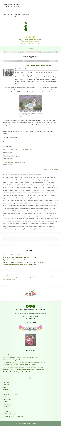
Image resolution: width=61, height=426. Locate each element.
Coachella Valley (49, 182)
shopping (25, 218)
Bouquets (7, 409)
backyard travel (18, 177)
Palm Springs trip (30, 213)
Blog (4, 387)
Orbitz (4, 205)
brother (20, 180)
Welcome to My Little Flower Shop (13, 416)
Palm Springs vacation (41, 213)
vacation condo (31, 221)
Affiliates (6, 384)
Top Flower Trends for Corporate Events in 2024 (17, 372)
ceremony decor (13, 182)
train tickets (6, 221)
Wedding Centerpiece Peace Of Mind (14, 162)
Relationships (6, 218)
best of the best (44, 177)
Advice (7, 174)
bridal (51, 177)
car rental (28, 180)
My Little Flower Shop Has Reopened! (14, 260)
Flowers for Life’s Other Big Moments (14, 255)
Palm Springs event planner (27, 208)
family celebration (12, 192)
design (4, 187)
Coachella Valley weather (10, 185)
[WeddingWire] (7, 275)
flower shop (6, 195)
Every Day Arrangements (10, 394)
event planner (42, 190)
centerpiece (44, 180)
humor (24, 174)
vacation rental (41, 221)
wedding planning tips (39, 226)
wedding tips (14, 229)
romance (13, 218)
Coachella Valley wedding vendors (28, 185)
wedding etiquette (34, 223)
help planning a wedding (23, 198)
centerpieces (51, 180)
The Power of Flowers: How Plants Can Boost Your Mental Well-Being (23, 367)
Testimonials (7, 404)
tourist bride (54, 218)
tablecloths (32, 218)
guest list (53, 195)
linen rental (11, 203)
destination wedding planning (11, 190)
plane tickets (33, 216)
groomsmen (46, 195)
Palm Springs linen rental (19, 210)
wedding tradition (24, 229)
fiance (24, 192)
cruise (40, 185)
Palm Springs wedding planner (20, 216)
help (4, 198)
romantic (19, 218)
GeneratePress (41, 423)
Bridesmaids (13, 180)
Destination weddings (15, 174)
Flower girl (52, 192)
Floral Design (35, 192)
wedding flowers (44, 223)
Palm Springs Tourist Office (16, 213)
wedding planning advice (25, 226)
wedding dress (24, 223)
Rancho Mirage (42, 216)
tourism (43, 218)
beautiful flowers (29, 177)
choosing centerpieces (37, 182)
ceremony (5, 182)
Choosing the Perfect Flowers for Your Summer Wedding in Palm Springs (23, 369)
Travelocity (18, 221)
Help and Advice (11, 198)
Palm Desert (23, 205)
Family (5, 192)
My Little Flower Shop (51, 203)
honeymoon (6, 200)
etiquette (26, 190)
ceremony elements (24, 182)
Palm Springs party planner (35, 210)
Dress (22, 190)
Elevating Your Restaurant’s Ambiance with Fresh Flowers (19, 264)
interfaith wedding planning (36, 200)
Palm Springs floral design (43, 208)
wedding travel (34, 229)
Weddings (6, 406)
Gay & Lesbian (7, 399)
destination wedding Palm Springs (48, 187)
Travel (12, 221)
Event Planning (51, 190)
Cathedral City (36, 180)
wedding (38, 174)
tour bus (38, 218)
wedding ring (50, 226)
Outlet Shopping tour (13, 205)
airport (11, 177)
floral (28, 192)
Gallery (5, 397)
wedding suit (6, 229)
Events (5, 392)
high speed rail (35, 198)
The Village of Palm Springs (11, 156)
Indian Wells (23, 200)
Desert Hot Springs (48, 185)
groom (33, 195)
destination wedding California (28, 187)
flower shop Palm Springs (17, 195)
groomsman (39, 195)
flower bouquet (44, 192)
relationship (51, 216)
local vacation (19, 203)
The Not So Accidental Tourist (38, 66)
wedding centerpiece (13, 223)
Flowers (28, 195)
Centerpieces (8, 411)
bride (55, 177)
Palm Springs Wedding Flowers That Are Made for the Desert (20, 257)
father (20, 192)
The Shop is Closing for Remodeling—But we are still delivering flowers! (23, 262)
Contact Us (6, 389)
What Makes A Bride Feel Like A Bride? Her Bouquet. (19, 150)
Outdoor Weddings (10, 413)
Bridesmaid (6, 180)
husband (17, 200)
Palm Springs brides (12, 208)
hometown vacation (46, 198)
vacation (24, 221)
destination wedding (13, 187)
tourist (48, 218)
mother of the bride (38, 203)
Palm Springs (31, 174)
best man (36, 177)
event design (33, 190)
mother (30, 203)
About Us (6, 382)
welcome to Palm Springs (46, 229)
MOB (25, 203)
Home (5, 401)
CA (24, 180)
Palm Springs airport (42, 205)
